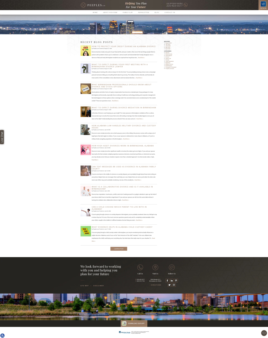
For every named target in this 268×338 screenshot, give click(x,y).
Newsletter (143, 12)
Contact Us (170, 12)
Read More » (141, 57)
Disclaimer (98, 285)
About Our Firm (110, 12)
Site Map (84, 285)
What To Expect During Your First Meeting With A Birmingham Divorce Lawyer (120, 65)
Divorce (167, 57)
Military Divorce (169, 64)
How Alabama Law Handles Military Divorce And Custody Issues (124, 126)
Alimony (167, 52)
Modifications (168, 65)
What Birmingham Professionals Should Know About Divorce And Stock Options (121, 85)
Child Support (168, 55)
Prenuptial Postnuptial (170, 67)
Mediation (167, 62)
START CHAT (257, 324)
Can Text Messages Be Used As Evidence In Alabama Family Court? (124, 167)
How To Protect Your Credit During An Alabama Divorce (124, 46)
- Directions (155, 285)
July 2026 (167, 44)
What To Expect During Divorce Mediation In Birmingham (124, 107)
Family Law (128, 12)
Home (95, 12)
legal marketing (141, 332)
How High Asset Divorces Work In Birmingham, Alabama (123, 145)
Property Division (169, 68)
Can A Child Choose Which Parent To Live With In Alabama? (119, 208)
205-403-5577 (174, 5)
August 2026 (168, 43)
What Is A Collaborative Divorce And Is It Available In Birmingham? (122, 188)
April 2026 (167, 48)
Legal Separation (169, 61)
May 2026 (167, 47)
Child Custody (168, 54)
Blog (157, 12)
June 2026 (168, 46)
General (167, 60)
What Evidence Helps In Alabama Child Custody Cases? (122, 227)
